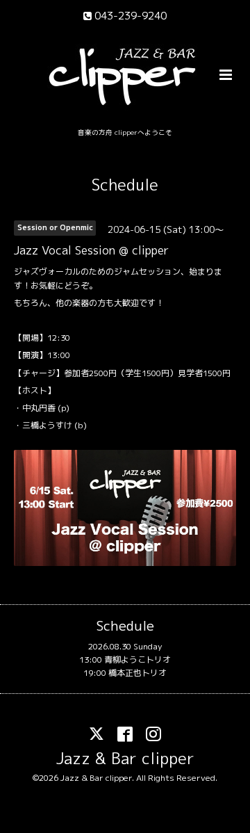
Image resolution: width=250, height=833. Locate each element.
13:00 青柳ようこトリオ (125, 659)
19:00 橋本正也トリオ (125, 673)
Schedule (125, 184)
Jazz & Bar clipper (125, 758)
